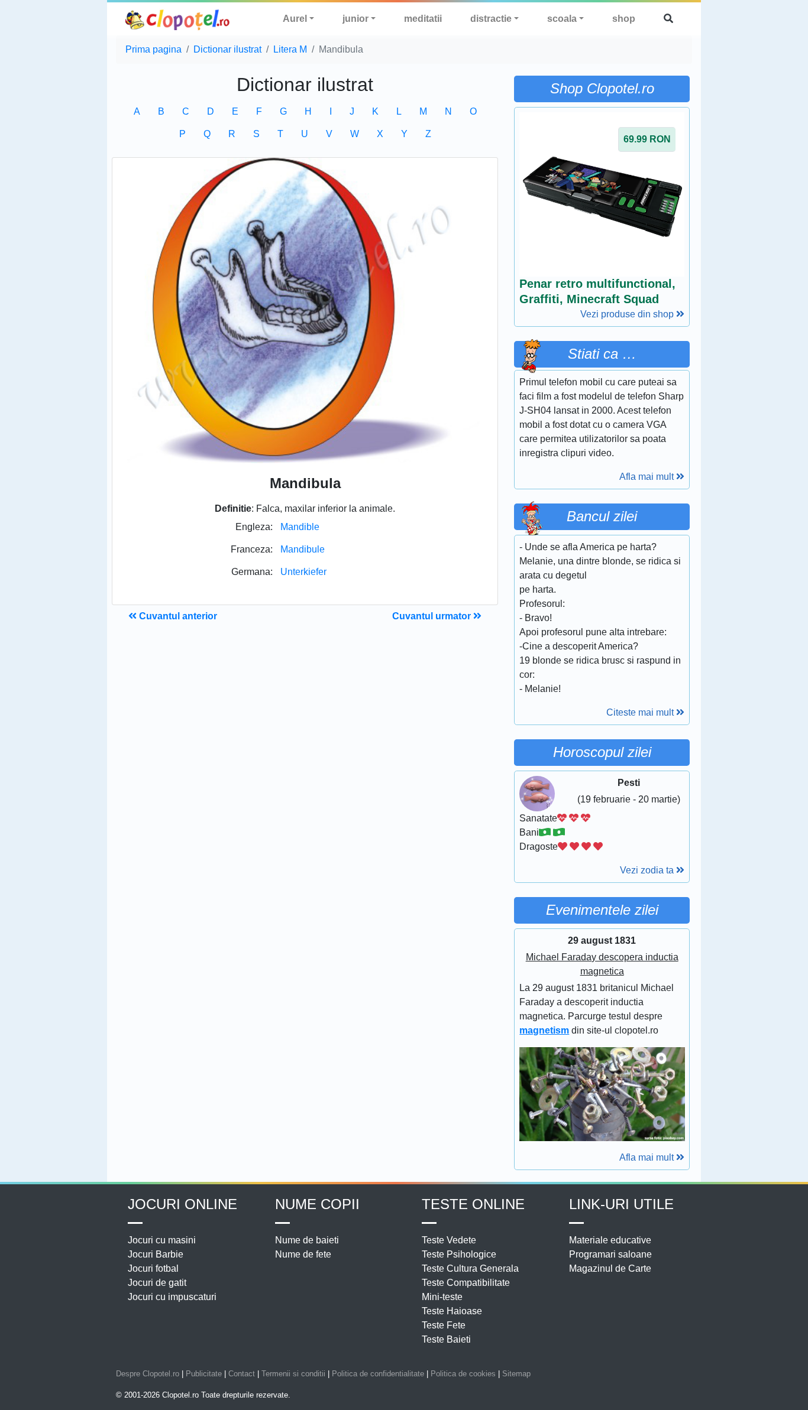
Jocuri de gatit (157, 1283)
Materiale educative (610, 1240)
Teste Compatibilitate (466, 1283)
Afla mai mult (647, 477)
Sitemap (516, 1373)
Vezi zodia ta (648, 870)
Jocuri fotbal (153, 1268)
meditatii (423, 19)
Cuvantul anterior (177, 616)
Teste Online (473, 1204)
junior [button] (355, 19)
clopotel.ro (178, 19)
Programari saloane (610, 1254)
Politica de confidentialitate (378, 1373)
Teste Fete (444, 1325)
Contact (241, 1373)
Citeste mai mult (641, 712)
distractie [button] (491, 19)
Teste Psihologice (459, 1254)
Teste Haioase (452, 1311)
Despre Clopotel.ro (147, 1373)
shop (623, 19)
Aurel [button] (295, 19)
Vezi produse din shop (628, 314)
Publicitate (204, 1373)
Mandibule (302, 549)
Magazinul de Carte (610, 1268)
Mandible (299, 527)
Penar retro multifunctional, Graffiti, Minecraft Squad (597, 291)
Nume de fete (303, 1254)
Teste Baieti (446, 1339)
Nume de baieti (307, 1240)
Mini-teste (442, 1297)
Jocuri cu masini (162, 1240)
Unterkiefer (303, 572)
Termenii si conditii (293, 1373)
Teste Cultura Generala (470, 1268)
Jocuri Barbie (155, 1254)
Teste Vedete (449, 1240)
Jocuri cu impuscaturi (172, 1297)
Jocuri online (182, 1204)
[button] (668, 19)
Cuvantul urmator (432, 616)
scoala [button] (562, 19)
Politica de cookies (463, 1373)
